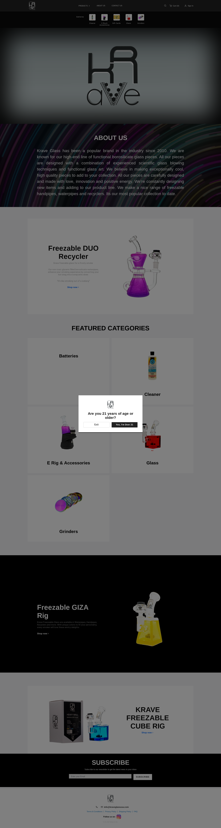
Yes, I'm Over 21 (124, 425)
